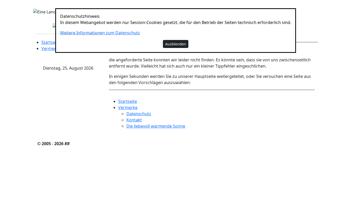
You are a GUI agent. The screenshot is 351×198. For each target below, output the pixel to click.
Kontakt (134, 120)
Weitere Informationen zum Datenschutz (100, 33)
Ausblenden (175, 44)
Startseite (50, 42)
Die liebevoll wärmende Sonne (155, 126)
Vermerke (51, 48)
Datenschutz (138, 114)
